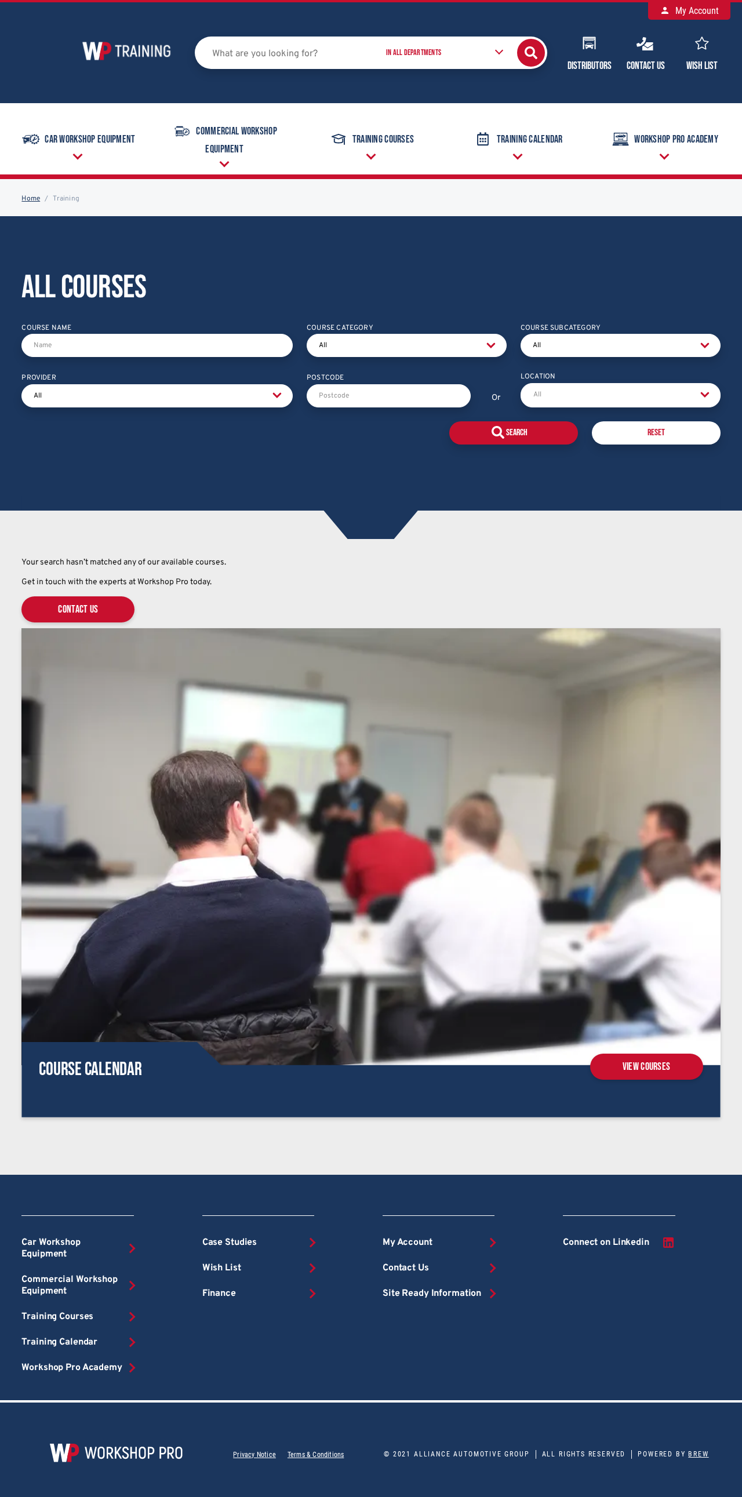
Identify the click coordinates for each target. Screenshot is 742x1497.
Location (538, 376)
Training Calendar (530, 139)
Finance (219, 1293)
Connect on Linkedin (606, 1242)
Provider (38, 378)
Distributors (590, 66)
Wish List (702, 66)
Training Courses (383, 139)
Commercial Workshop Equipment (236, 141)
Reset (656, 432)
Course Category (340, 328)
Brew (698, 1454)
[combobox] (621, 395)
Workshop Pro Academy (676, 139)
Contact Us (646, 66)
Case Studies (229, 1242)
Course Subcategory (561, 328)
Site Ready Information (432, 1293)
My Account (696, 10)
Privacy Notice (254, 1455)
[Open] (704, 395)
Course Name (46, 328)
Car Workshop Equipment (90, 139)
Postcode (325, 378)
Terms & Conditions (316, 1455)
